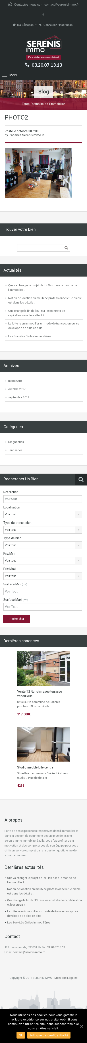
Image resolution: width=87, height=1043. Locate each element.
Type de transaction (17, 523)
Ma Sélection (25, 25)
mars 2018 (15, 380)
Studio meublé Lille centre (35, 767)
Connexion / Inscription (58, 25)
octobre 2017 (16, 389)
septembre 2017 (18, 397)
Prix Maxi (9, 569)
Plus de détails (40, 706)
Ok (21, 1035)
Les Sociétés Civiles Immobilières (29, 336)
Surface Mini (15, 584)
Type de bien (12, 538)
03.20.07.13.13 (47, 65)
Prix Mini (9, 553)
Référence (10, 492)
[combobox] (42, 514)
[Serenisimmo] (44, 44)
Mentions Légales (65, 977)
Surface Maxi (15, 599)
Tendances (15, 450)
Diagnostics (16, 442)
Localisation (11, 507)
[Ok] (81, 1026)
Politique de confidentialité (48, 1035)
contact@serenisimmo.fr (61, 4)
